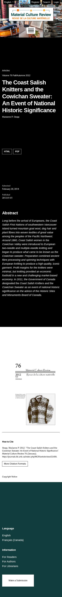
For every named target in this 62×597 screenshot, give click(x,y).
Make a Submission (18, 580)
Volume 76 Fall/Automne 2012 (16, 75)
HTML (7, 151)
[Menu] (31, 30)
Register (35, 2)
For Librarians (10, 566)
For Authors (9, 561)
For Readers (9, 557)
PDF (17, 151)
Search (46, 2)
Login (56, 2)
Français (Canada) (13, 540)
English (6, 535)
